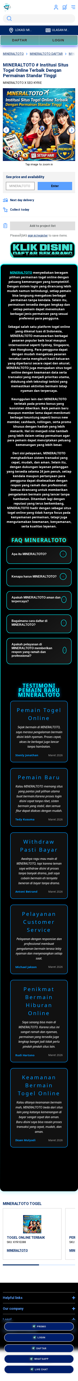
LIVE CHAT (41, 1370)
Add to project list (43, 226)
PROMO (41, 1325)
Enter (55, 186)
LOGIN (58, 40)
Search (8, 18)
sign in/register (38, 235)
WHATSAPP (41, 1359)
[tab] (21, 1264)
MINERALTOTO (21, 272)
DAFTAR (19, 40)
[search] (39, 18)
